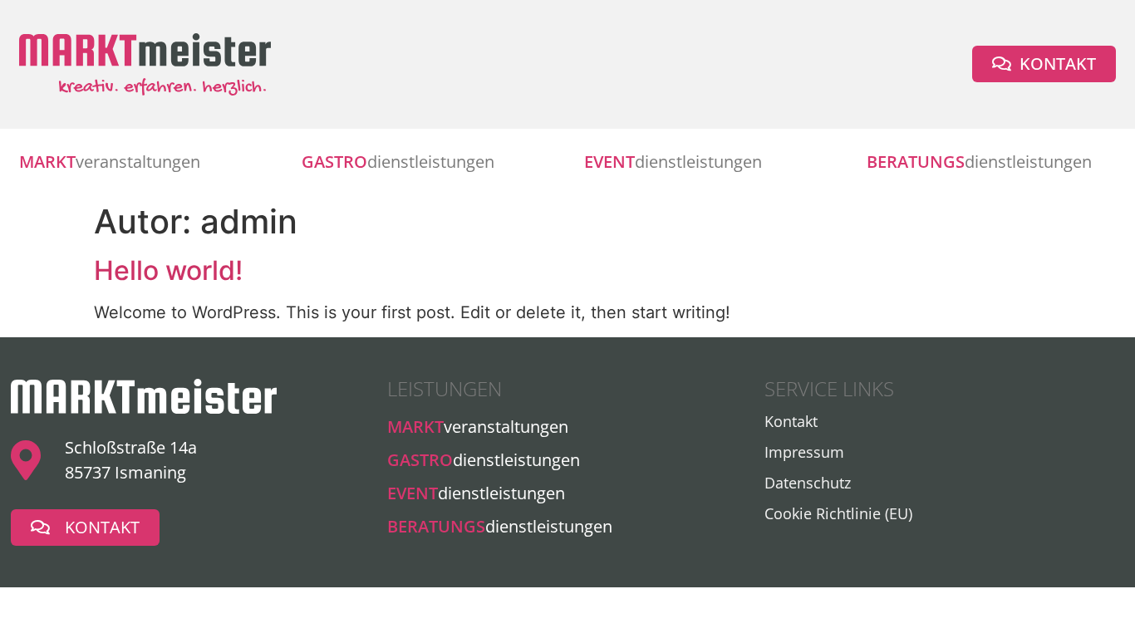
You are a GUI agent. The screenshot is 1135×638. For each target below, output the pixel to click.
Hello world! (168, 270)
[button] (1044, 64)
